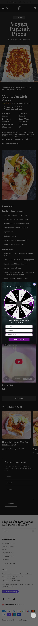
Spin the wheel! (19, 339)
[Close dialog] (34, 284)
